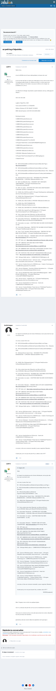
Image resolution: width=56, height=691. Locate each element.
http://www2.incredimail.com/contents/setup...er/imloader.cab (34, 254)
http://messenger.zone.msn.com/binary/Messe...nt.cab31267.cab (31, 246)
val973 (10, 53)
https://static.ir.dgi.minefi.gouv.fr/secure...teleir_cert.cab (40, 240)
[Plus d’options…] (52, 67)
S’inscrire (19, 42)
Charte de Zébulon (34, 36)
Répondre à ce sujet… (15, 641)
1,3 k (9, 79)
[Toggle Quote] (17, 467)
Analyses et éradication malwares (25, 55)
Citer (20, 294)
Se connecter (8, 42)
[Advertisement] (18, 19)
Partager (39, 54)
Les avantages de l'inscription (20, 36)
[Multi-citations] (17, 295)
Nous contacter (28, 688)
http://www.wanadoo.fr (21, 165)
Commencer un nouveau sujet (29, 60)
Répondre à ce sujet (47, 60)
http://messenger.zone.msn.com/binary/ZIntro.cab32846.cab (30, 250)
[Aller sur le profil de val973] (4, 54)
